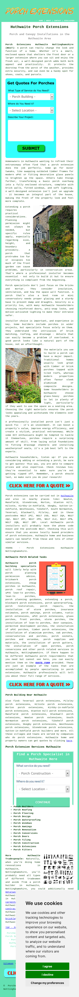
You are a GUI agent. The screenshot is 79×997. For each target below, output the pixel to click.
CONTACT (57, 21)
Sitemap (8, 963)
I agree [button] (47, 966)
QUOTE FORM (42, 663)
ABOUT (48, 21)
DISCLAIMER (69, 21)
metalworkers (13, 892)
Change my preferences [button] (47, 983)
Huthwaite (67, 496)
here (69, 741)
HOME (41, 21)
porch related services (53, 649)
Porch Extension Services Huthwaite (33, 746)
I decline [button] (47, 974)
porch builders (43, 731)
